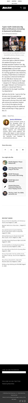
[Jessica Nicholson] (6, 125)
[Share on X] (11, 150)
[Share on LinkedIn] (17, 150)
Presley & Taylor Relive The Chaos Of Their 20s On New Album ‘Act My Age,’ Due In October (13, 254)
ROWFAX (20, 1)
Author (4, 115)
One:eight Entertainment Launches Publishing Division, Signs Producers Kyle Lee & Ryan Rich (12, 230)
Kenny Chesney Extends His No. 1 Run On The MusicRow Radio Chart (12, 260)
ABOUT (8, 1)
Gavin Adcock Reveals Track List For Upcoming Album (14, 249)
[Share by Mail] (23, 150)
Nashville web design (14, 397)
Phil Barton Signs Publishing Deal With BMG (12, 264)
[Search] (20, 8)
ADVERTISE (14, 1)
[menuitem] (8, 1)
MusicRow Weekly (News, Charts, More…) (11, 225)
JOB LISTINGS (14, 3)
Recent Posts (11, 115)
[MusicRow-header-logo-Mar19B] (11, 8)
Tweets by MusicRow (8, 384)
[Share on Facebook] (5, 150)
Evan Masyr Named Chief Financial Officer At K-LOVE (14, 240)
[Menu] (24, 8)
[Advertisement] (13, 278)
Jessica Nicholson (13, 33)
